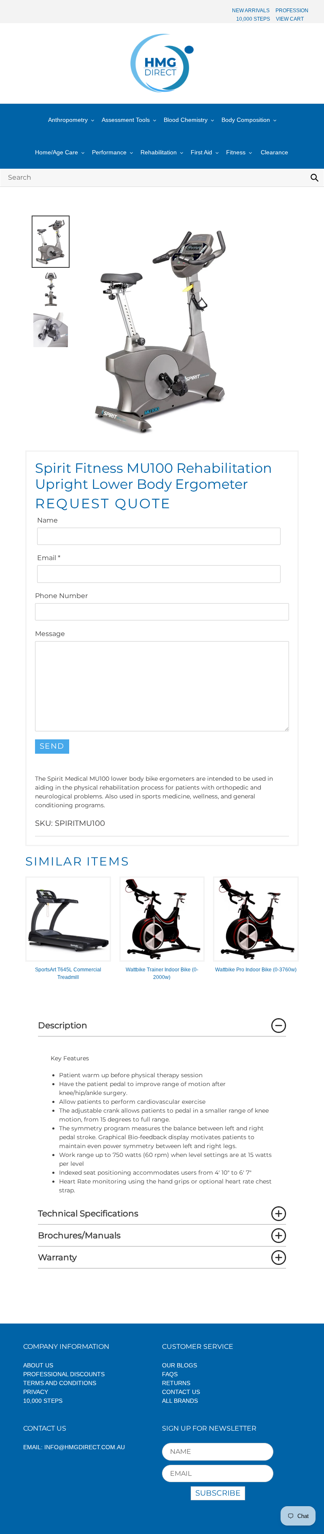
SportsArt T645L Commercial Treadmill (68, 973)
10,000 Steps (42, 1400)
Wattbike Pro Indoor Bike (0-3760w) (256, 970)
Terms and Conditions (59, 1383)
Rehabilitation (158, 152)
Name (47, 520)
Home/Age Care (56, 152)
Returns (176, 1383)
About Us (38, 1365)
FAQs (170, 1374)
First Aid (201, 152)
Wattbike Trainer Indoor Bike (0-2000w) (162, 973)
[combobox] (162, 177)
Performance (109, 152)
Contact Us (181, 1391)
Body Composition (245, 119)
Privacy (35, 1391)
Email (48, 558)
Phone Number (61, 596)
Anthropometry (68, 119)
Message (50, 634)
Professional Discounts (64, 1374)
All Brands (180, 1400)
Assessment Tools (126, 119)
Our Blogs (179, 1365)
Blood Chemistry (186, 119)
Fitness (236, 152)
